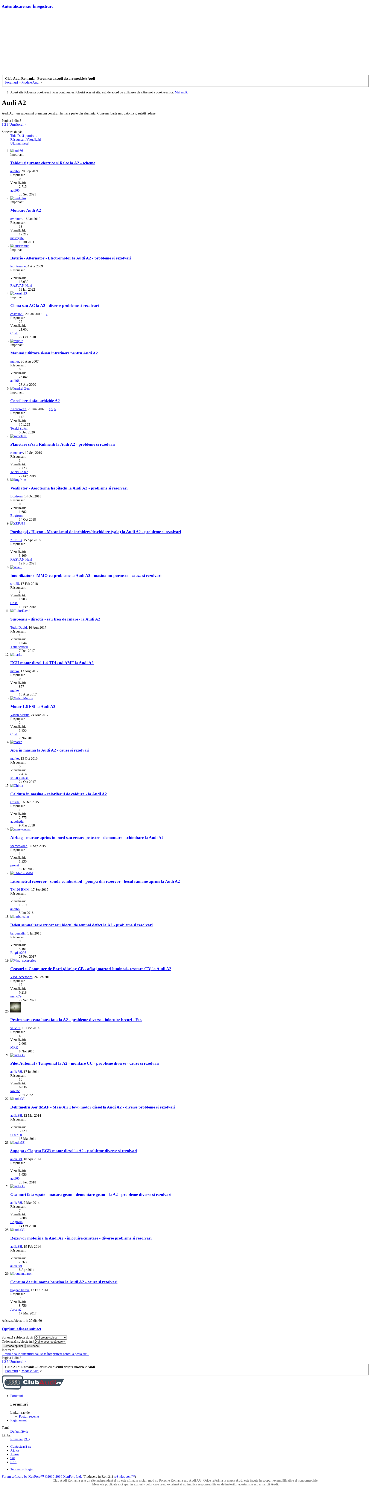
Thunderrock (19, 647)
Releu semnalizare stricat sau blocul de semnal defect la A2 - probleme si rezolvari (81, 925)
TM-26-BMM (19, 889)
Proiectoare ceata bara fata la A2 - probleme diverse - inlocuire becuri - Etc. (76, 1019)
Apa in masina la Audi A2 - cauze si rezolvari (49, 750)
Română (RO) (20, 1439)
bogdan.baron (19, 1290)
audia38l (16, 1071)
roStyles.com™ (124, 1476)
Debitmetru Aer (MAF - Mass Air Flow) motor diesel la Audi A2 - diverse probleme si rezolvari (92, 1107)
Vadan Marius (19, 715)
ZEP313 (16, 540)
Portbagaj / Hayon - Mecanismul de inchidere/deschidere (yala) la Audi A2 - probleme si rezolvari (95, 531)
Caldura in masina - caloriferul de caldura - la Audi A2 (58, 794)
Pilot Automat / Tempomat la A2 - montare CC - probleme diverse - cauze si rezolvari (84, 1063)
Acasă (14, 1454)
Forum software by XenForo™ (42, 1476)
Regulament (18, 1420)
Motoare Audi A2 (25, 210)
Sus (12, 1458)
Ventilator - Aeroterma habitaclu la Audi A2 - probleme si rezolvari (69, 488)
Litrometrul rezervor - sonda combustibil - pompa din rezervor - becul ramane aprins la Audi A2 (95, 881)
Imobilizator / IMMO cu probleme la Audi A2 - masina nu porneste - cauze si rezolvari (85, 575)
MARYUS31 (19, 778)
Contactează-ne (20, 1446)
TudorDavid (18, 627)
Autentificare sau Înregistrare (27, 6)
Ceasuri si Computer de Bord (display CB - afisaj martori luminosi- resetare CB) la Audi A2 (90, 969)
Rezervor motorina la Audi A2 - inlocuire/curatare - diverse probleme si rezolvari (81, 1238)
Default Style (19, 1431)
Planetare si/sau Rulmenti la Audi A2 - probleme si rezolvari (62, 444)
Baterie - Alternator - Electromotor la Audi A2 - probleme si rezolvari (70, 258)
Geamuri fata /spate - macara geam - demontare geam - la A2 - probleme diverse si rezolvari (90, 1194)
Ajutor (14, 1450)
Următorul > (17, 124)
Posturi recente (29, 1416)
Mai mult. (181, 92)
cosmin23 (16, 314)
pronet (14, 865)
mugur (14, 361)
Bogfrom (16, 496)
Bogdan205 (18, 952)
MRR (14, 1047)
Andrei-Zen (18, 409)
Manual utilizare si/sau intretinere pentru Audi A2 (54, 353)
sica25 (14, 583)
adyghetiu (17, 821)
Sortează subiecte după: (17, 1337)
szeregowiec (18, 846)
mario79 (15, 996)
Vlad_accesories (21, 977)
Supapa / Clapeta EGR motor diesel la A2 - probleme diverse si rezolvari (73, 1150)
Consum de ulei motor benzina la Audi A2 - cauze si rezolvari (63, 1282)
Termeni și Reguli (22, 1469)
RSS (13, 1462)
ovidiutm (16, 219)
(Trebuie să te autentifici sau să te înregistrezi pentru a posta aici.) (45, 1354)
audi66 (15, 171)
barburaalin (18, 933)
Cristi (14, 333)
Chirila (15, 802)
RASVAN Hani (21, 285)
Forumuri (16, 1396)
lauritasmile (18, 266)
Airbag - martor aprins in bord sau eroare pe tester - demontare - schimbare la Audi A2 (87, 837)
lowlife (15, 1091)
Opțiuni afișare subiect (21, 1329)
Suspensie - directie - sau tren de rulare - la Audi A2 (55, 619)
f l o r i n (16, 1135)
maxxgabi (17, 238)
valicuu (15, 1028)
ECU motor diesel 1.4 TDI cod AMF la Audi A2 (52, 662)
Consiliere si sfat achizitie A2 (35, 400)
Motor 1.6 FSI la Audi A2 (32, 706)
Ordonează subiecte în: (17, 1341)
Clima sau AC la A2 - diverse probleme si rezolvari (54, 305)
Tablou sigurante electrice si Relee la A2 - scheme (52, 163)
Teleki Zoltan (19, 428)
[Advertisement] (185, 43)
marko (14, 671)
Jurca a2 (15, 1309)
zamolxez (16, 452)
